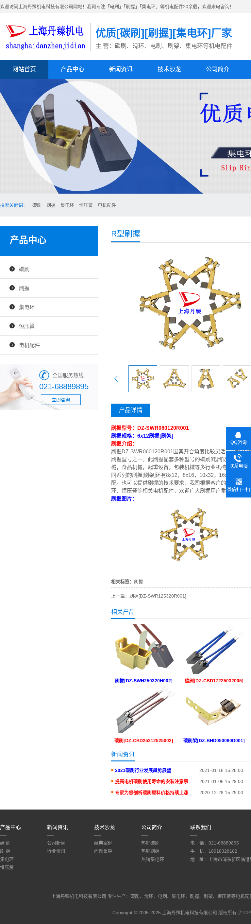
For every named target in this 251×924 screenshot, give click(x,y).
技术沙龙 (169, 69)
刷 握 (5, 851)
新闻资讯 (121, 69)
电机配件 (107, 205)
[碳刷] (45, 51)
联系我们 (200, 827)
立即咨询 (61, 399)
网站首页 (24, 69)
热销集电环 (152, 859)
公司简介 (217, 69)
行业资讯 (56, 851)
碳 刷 (5, 843)
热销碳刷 (150, 843)
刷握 (51, 205)
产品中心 (72, 69)
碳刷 (37, 205)
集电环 (67, 205)
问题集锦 (103, 851)
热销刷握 (150, 851)
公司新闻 (56, 843)
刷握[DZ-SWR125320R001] (157, 596)
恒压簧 (86, 205)
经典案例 (103, 843)
